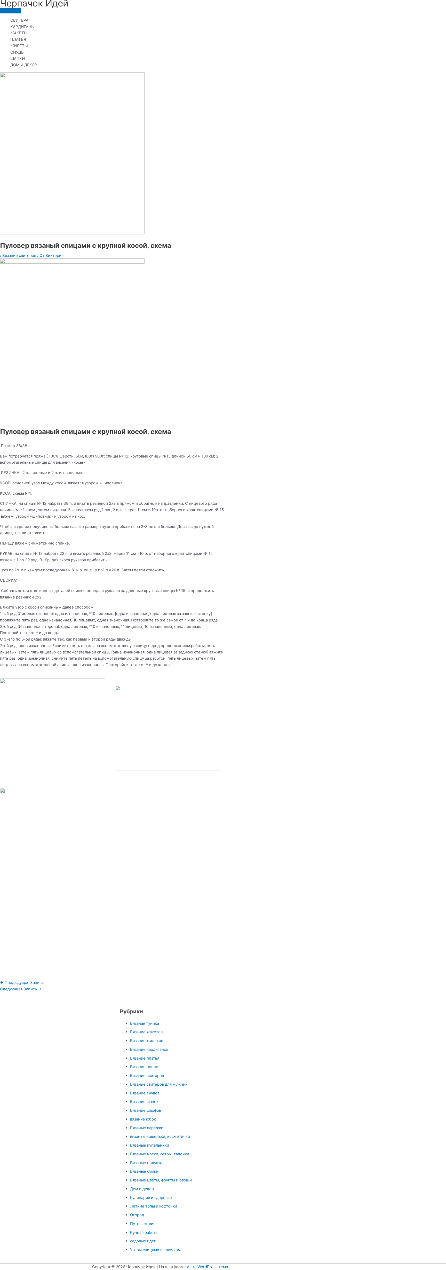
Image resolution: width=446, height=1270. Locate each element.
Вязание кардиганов (149, 1049)
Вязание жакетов (146, 1031)
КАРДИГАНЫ (22, 26)
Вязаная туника (144, 1023)
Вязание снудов (145, 1093)
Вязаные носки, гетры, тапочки (159, 1153)
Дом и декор (142, 1188)
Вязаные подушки (147, 1162)
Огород (137, 1214)
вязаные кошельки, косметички (160, 1136)
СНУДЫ (17, 52)
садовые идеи (143, 1241)
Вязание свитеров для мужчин (159, 1084)
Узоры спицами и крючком (155, 1249)
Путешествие (143, 1223)
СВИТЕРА (19, 20)
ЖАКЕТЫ (18, 32)
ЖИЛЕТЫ (19, 45)
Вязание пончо (144, 1066)
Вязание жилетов (146, 1040)
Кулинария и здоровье (151, 1197)
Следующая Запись (21, 989)
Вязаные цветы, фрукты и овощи (161, 1180)
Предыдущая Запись (22, 982)
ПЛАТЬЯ (18, 39)
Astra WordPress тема (207, 1266)
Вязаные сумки (144, 1171)
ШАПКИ (17, 58)
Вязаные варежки (146, 1127)
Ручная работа (143, 1232)
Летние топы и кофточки (153, 1206)
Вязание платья (144, 1058)
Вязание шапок (144, 1101)
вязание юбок (143, 1119)
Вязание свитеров (19, 255)
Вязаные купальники (149, 1145)
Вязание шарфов (145, 1110)
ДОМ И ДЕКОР (23, 64)
